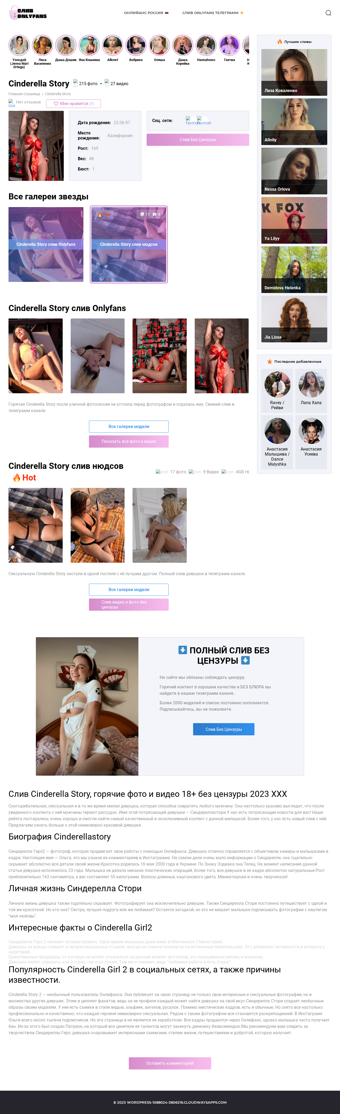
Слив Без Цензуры (198, 139)
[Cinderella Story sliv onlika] (160, 525)
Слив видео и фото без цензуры (124, 605)
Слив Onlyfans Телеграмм (210, 13)
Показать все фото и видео (129, 441)
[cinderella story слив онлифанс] (98, 355)
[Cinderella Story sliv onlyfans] (98, 525)
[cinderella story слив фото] (35, 355)
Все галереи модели (129, 426)
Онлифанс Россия (143, 13)
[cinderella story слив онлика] (160, 355)
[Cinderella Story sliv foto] (35, 525)
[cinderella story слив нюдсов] (222, 355)
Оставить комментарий (170, 1063)
